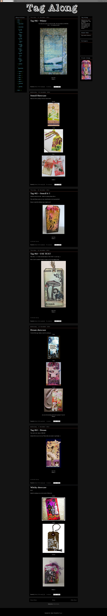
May (20, 77)
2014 (18, 22)
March (20, 81)
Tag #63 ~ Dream (38, 430)
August (20, 71)
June (20, 75)
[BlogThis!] (55, 87)
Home (53, 600)
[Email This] (54, 87)
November (21, 27)
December (21, 23)
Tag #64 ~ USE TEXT (40, 253)
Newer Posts (33, 600)
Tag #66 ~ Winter (38, 21)
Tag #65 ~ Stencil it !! (40, 193)
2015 (18, 20)
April (20, 79)
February (21, 83)
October (20, 63)
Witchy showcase (38, 487)
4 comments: (49, 86)
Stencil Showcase (38, 95)
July (20, 73)
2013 (18, 90)
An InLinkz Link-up (34, 241)
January (20, 86)
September (20, 68)
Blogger (60, 613)
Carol (36, 256)
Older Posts (74, 600)
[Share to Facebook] (58, 87)
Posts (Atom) (56, 604)
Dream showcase (38, 330)
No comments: (49, 184)
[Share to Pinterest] (60, 87)
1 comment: (48, 421)
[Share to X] (57, 87)
